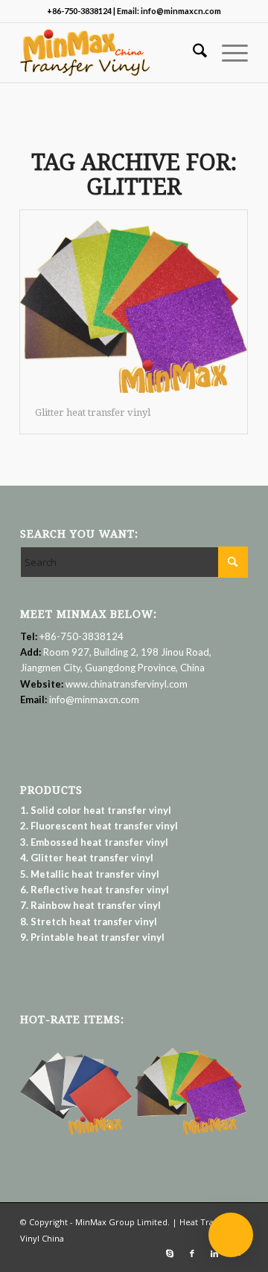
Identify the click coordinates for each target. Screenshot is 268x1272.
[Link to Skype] (170, 1253)
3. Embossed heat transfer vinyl (94, 842)
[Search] (192, 52)
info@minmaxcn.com (94, 699)
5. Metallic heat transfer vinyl (89, 874)
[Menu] (227, 52)
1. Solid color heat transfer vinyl (95, 810)
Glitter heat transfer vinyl (92, 412)
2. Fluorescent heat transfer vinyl (99, 826)
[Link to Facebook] (192, 1253)
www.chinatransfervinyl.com (127, 684)
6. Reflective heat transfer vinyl (94, 890)
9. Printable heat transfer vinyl (92, 937)
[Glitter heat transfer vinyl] (133, 301)
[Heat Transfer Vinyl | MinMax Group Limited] (111, 52)
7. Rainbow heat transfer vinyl (90, 905)
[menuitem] (192, 52)
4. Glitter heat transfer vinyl (86, 858)
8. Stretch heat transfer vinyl (88, 921)
